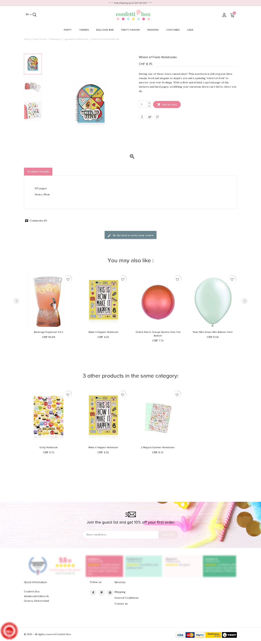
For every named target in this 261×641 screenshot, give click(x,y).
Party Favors (130, 30)
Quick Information (35, 582)
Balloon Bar (105, 30)
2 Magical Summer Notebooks (158, 447)
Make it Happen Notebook (103, 332)
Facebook (93, 592)
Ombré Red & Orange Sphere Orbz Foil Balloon (158, 334)
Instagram (110, 592)
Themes (84, 30)
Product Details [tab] (38, 171)
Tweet (150, 117)
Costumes (173, 30)
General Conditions (126, 597)
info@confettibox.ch (36, 596)
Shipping (120, 591)
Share (142, 117)
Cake (190, 30)
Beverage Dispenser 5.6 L (49, 332)
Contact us (121, 603)
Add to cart (167, 104)
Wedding (153, 30)
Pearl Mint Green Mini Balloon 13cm (213, 332)
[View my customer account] (224, 15)
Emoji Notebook (49, 447)
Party (68, 30)
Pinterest (157, 117)
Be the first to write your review (133, 235)
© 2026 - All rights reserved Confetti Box (47, 634)
